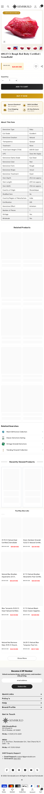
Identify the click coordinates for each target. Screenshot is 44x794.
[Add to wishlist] (36, 66)
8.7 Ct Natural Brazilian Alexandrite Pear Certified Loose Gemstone (32, 575)
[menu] (2, 6)
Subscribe (22, 686)
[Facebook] (7, 770)
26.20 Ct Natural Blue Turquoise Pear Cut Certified (31, 644)
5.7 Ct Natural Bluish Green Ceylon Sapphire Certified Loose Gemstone (31, 609)
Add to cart (22, 87)
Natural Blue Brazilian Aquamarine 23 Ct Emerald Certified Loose (10, 575)
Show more (22, 658)
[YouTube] (31, 770)
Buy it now (22, 96)
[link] (11, 261)
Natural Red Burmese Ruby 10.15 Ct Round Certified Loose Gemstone (9, 644)
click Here (17, 759)
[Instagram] (13, 770)
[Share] (41, 66)
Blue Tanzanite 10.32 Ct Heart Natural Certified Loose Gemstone (10, 609)
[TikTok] (25, 770)
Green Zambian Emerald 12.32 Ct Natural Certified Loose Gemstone (32, 541)
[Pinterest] (19, 770)
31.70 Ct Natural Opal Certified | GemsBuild (9, 541)
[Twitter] (37, 770)
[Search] (8, 6)
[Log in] (35, 6)
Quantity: (5, 77)
